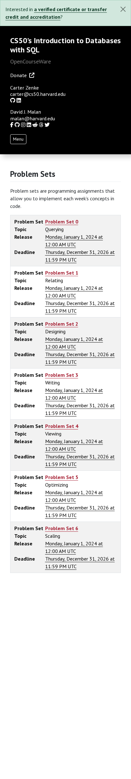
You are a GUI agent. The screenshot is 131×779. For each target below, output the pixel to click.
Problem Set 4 (61, 426)
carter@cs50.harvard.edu (38, 94)
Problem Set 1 (61, 273)
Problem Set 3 (61, 375)
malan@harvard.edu (32, 118)
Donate (18, 75)
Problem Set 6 (61, 528)
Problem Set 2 (61, 324)
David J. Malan (25, 112)
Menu (18, 139)
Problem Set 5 (61, 477)
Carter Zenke (24, 87)
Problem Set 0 (61, 221)
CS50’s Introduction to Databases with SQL (65, 45)
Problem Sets (32, 174)
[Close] (123, 9)
